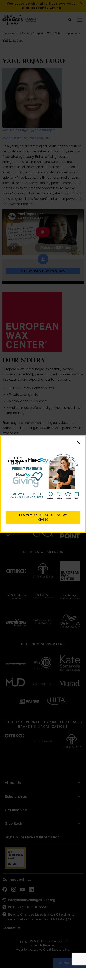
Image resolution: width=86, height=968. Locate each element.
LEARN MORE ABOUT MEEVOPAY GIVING (43, 517)
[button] (43, 443)
